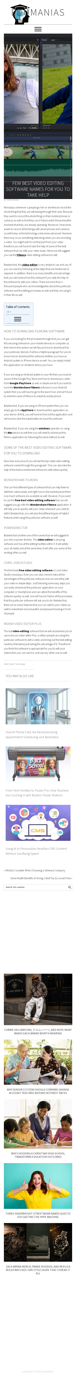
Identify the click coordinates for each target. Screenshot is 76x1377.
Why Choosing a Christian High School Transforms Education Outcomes (38, 1155)
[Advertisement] (38, 932)
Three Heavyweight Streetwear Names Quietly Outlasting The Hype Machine (38, 1215)
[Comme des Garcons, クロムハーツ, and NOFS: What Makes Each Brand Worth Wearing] (38, 1024)
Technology (20, 664)
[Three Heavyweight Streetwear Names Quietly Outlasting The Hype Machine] (38, 1208)
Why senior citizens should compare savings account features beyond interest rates (38, 1091)
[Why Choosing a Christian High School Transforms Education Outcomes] (38, 1147)
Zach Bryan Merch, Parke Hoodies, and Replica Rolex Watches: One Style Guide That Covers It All (38, 1270)
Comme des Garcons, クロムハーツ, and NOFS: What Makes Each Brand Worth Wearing (38, 1031)
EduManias (38, 12)
